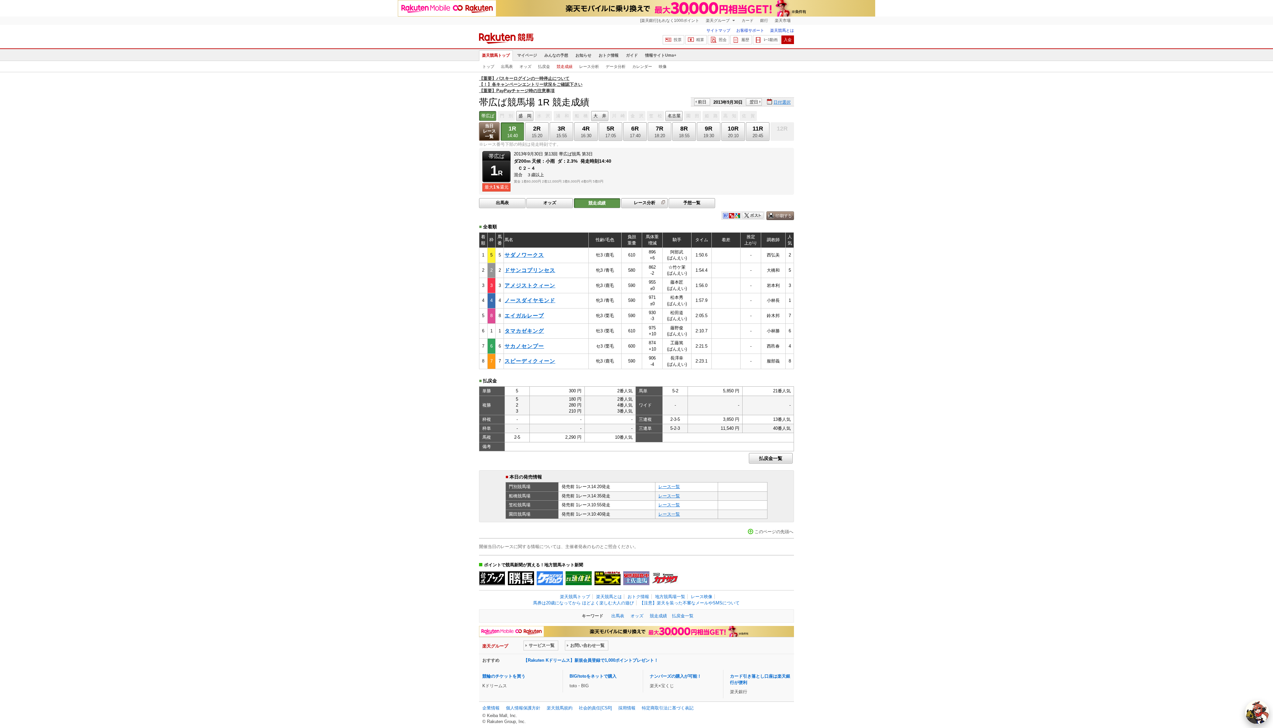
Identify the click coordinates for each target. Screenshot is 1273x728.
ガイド (632, 55)
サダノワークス (524, 255)
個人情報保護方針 (523, 707)
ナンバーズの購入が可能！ (675, 676)
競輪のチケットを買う (503, 676)
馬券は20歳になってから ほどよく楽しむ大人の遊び (583, 602)
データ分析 (616, 66)
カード (748, 20)
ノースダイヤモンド (530, 300)
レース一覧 (669, 486)
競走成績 (565, 66)
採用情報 (627, 707)
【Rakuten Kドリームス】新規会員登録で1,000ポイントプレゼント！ (590, 660)
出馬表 (507, 66)
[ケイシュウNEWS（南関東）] (550, 578)
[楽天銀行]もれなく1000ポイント (669, 20)
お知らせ (583, 55)
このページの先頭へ (774, 531)
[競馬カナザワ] (665, 578)
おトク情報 (609, 55)
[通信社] (579, 578)
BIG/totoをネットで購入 (593, 676)
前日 (702, 101)
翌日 (754, 101)
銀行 (764, 20)
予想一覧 (691, 202)
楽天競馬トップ (496, 55)
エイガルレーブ (524, 315)
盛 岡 (524, 115)
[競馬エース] (607, 578)
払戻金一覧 (770, 458)
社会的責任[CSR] (595, 707)
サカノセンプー (524, 346)
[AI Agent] (1257, 712)
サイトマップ (718, 30)
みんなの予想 (556, 55)
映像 (663, 66)
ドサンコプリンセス (530, 270)
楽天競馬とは (782, 30)
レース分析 (589, 66)
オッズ (525, 66)
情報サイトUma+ (660, 55)
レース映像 (701, 596)
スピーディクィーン (530, 361)
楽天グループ (718, 20)
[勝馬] (521, 578)
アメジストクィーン (530, 285)
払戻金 (544, 66)
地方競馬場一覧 (670, 596)
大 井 (599, 115)
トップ (488, 66)
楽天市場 (783, 20)
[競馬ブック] (492, 578)
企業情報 (491, 707)
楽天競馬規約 (560, 707)
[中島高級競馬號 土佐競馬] (636, 578)
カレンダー (642, 66)
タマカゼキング (524, 331)
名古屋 (674, 115)
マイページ (527, 55)
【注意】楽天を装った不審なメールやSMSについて (689, 602)
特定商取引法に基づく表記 (668, 707)
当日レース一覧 (489, 131)
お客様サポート (750, 30)
